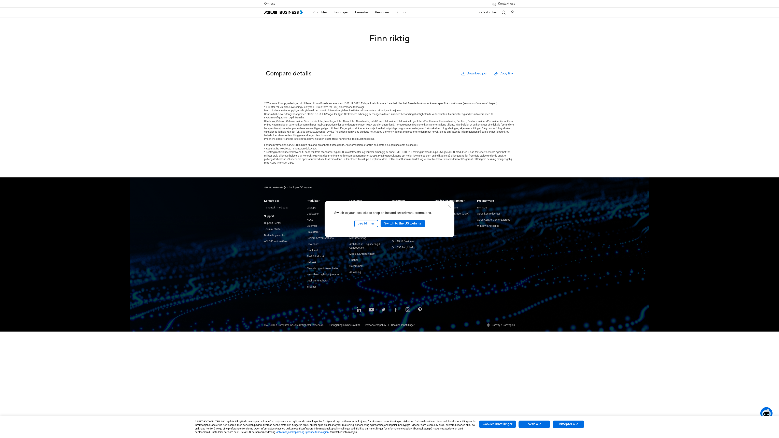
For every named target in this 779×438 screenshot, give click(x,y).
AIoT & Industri (315, 256)
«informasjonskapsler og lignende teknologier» (302, 432)
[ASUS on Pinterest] (420, 310)
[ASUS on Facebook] (395, 310)
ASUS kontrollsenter (488, 213)
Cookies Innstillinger (497, 424)
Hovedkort (312, 244)
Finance (353, 259)
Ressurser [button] (382, 12)
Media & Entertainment (362, 253)
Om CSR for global (402, 247)
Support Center (272, 222)
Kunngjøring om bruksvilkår (344, 324)
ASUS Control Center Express (493, 219)
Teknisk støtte (272, 229)
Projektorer (313, 231)
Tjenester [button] (361, 12)
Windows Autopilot (488, 225)
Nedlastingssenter (274, 235)
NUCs (310, 219)
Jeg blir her (366, 223)
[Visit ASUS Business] (275, 187)
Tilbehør (311, 286)
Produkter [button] (319, 12)
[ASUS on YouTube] (371, 310)
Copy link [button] (506, 73)
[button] (503, 12)
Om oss (269, 4)
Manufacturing (357, 237)
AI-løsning (355, 272)
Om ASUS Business (403, 241)
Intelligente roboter (317, 280)
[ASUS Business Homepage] (283, 12)
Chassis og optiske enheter (322, 268)
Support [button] (402, 12)
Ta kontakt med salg (275, 207)
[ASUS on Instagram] (408, 310)
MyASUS (482, 207)
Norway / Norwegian (503, 324)
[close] (449, 206)
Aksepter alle (568, 424)
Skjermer (312, 225)
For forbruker (487, 12)
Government (356, 265)
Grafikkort (312, 250)
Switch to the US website (402, 223)
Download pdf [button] (477, 73)
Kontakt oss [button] (506, 4)
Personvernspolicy (375, 324)
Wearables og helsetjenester (323, 274)
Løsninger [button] (341, 12)
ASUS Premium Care (275, 241)
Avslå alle (534, 424)
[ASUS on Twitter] (383, 310)
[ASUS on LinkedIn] (359, 310)
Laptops (311, 207)
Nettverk (311, 262)
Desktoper (313, 213)
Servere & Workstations (320, 237)
